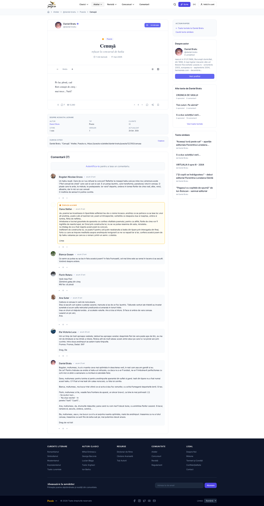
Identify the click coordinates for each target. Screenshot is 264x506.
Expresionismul (54, 465)
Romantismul (53, 452)
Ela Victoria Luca (67, 332)
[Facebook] (134, 500)
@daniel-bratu (69, 12)
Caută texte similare (184, 32)
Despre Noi (191, 452)
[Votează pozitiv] (134, 105)
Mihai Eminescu (89, 452)
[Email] (154, 500)
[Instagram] (139, 500)
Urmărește (155, 25)
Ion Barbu (86, 469)
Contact (189, 469)
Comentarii (144, 4)
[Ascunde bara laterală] (158, 69)
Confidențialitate (193, 465)
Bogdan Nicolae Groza (70, 176)
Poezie (83, 12)
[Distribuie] (152, 104)
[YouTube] (149, 500)
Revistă (110, 4)
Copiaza (161, 141)
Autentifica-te (93, 166)
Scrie (186, 4)
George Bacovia (89, 456)
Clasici (82, 4)
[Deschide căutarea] (174, 4)
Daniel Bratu (55, 124)
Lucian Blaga (88, 460)
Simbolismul (52, 456)
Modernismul (53, 460)
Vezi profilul (194, 76)
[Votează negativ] (142, 105)
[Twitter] (144, 500)
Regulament (157, 465)
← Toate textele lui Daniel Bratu (190, 28)
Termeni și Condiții (194, 460)
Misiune (189, 456)
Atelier (97, 4)
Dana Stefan (65, 209)
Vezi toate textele (195, 124)
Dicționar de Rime (125, 452)
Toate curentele (54, 469)
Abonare (211, 485)
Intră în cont (209, 4)
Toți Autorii (122, 460)
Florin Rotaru (65, 274)
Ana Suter (64, 298)
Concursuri (127, 4)
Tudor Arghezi (88, 465)
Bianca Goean (66, 254)
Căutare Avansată (125, 456)
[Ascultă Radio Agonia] (194, 4)
